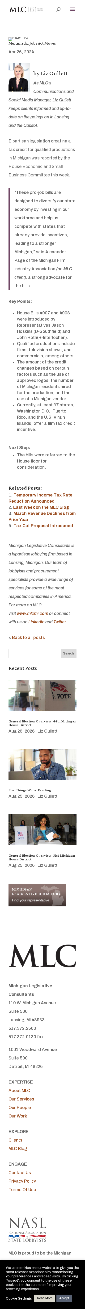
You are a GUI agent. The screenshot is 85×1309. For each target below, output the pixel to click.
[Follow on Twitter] (22, 1205)
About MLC (19, 1090)
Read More (44, 1298)
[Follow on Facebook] (12, 1205)
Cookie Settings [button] (19, 1298)
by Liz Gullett (50, 73)
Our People (19, 1107)
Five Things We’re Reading (29, 790)
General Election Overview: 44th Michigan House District (42, 723)
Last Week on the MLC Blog (41, 507)
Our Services (21, 1099)
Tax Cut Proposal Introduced (43, 525)
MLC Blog (17, 1148)
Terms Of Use (22, 1189)
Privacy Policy (22, 1181)
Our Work (17, 1116)
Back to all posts (28, 637)
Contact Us (19, 1172)
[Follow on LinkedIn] (31, 1205)
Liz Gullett (48, 731)
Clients (15, 1140)
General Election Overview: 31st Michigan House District (41, 857)
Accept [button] (64, 1298)
